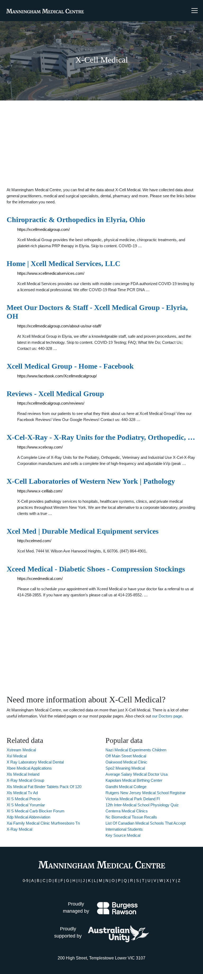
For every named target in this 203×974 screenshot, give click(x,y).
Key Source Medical (122, 835)
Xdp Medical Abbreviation (28, 817)
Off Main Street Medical (125, 756)
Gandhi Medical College (125, 786)
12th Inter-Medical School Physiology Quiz (142, 805)
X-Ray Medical (19, 829)
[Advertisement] (101, 144)
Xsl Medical (17, 756)
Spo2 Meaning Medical (125, 768)
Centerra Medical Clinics (126, 811)
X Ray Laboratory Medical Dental (35, 762)
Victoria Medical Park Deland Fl (132, 799)
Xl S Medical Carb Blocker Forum (35, 811)
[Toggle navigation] (194, 11)
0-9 (25, 880)
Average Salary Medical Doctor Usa (136, 774)
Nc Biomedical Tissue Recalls (131, 817)
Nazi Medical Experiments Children (135, 750)
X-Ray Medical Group (25, 780)
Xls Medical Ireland (23, 774)
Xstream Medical (21, 750)
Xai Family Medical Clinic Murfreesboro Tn (43, 823)
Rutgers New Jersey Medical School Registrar (145, 792)
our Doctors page (167, 716)
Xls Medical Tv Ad (22, 792)
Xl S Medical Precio (23, 799)
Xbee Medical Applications (29, 768)
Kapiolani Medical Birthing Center (133, 780)
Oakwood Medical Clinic (126, 762)
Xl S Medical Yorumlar (26, 805)
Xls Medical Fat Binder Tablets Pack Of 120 (44, 786)
